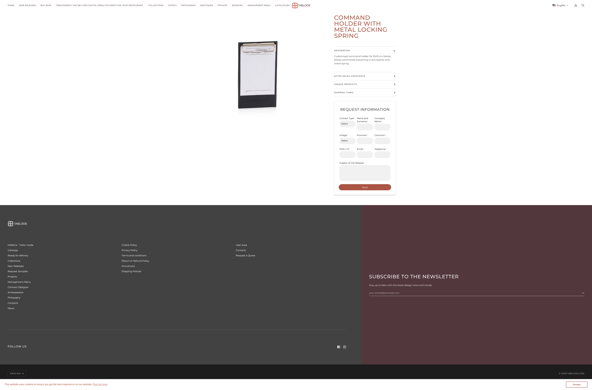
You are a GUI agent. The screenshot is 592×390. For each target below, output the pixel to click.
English (15, 373)
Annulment (128, 266)
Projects (12, 276)
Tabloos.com (575, 373)
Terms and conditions (134, 255)
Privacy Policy (129, 250)
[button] (100, 384)
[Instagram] (344, 347)
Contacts (241, 250)
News (11, 308)
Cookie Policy (129, 245)
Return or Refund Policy (135, 261)
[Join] (580, 292)
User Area (241, 245)
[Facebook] (338, 347)
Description (342, 50)
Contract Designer (18, 287)
